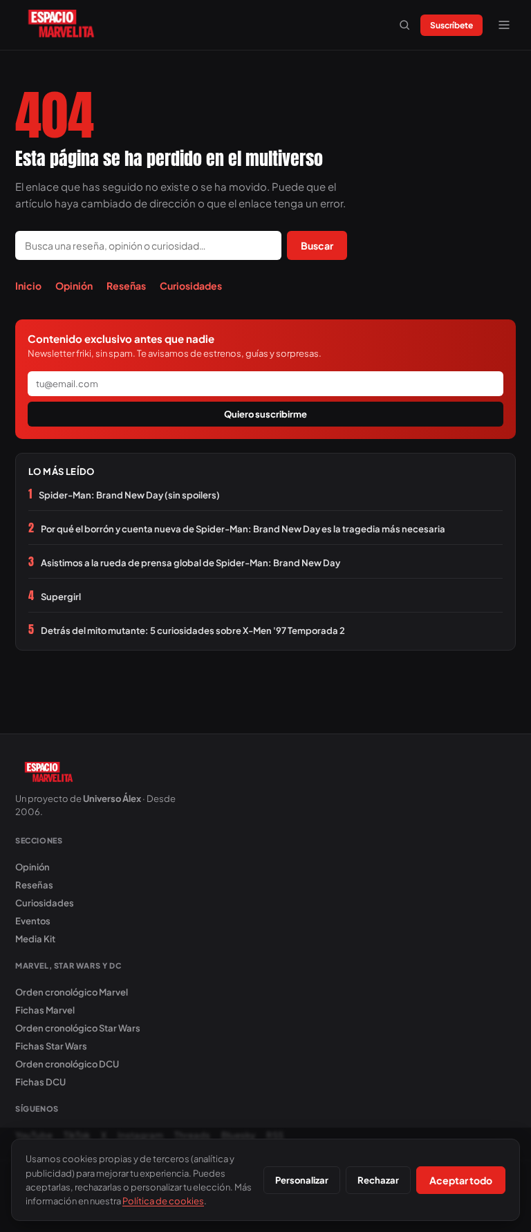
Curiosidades (191, 285)
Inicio (28, 285)
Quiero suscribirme (265, 414)
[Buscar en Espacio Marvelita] (404, 25)
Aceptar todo (460, 1180)
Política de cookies (163, 1200)
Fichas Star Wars (51, 1046)
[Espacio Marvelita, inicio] (61, 25)
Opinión (74, 285)
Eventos (32, 920)
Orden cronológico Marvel (71, 992)
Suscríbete (451, 25)
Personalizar (301, 1180)
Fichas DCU (40, 1082)
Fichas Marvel (45, 1010)
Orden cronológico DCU (67, 1064)
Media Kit (35, 938)
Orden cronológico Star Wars (77, 1028)
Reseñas (126, 285)
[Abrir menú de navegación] (504, 25)
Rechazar (378, 1180)
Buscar (317, 245)
